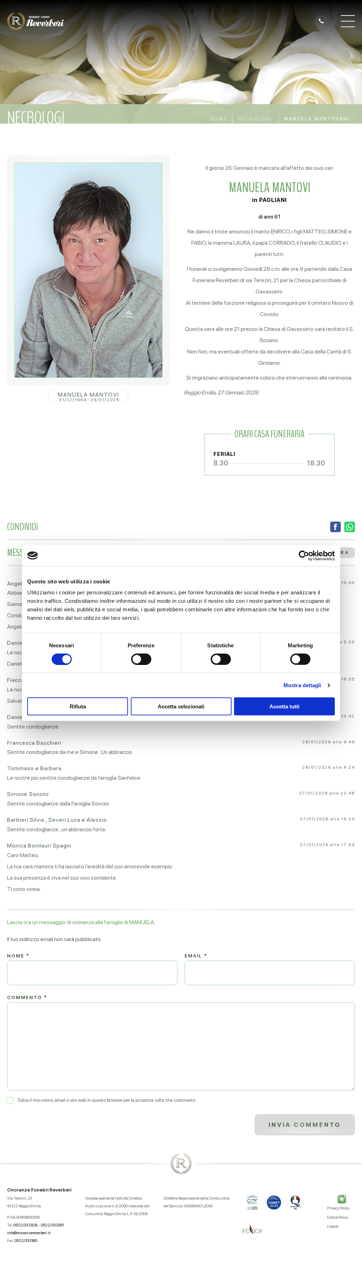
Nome (18, 955)
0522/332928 (25, 1225)
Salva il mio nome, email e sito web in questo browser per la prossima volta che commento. (107, 1100)
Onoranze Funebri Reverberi (39, 1190)
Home (218, 118)
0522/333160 (25, 1240)
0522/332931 (52, 1225)
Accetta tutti (284, 706)
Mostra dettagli (302, 685)
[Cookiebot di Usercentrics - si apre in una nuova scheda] (304, 555)
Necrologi (255, 118)
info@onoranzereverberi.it (28, 1233)
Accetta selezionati (181, 706)
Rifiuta (78, 706)
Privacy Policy (338, 1208)
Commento (27, 997)
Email (196, 955)
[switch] (141, 659)
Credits (332, 1226)
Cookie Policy (337, 1217)
